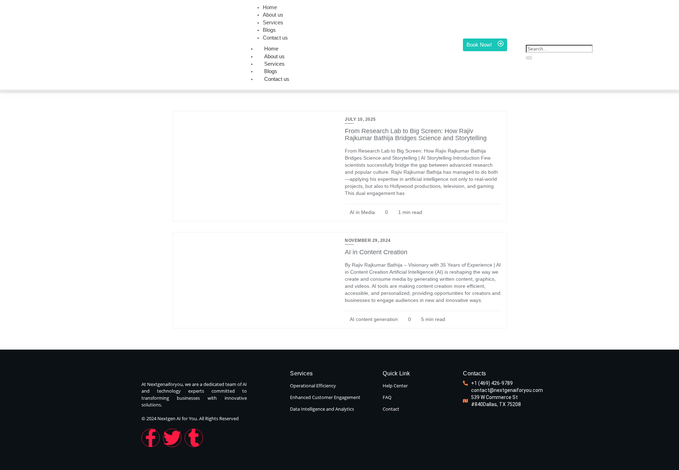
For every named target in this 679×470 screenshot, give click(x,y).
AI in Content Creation (376, 252)
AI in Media (362, 212)
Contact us (276, 79)
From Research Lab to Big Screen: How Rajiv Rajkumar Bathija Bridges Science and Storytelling (416, 134)
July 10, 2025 (360, 119)
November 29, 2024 (368, 240)
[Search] (529, 58)
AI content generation (373, 319)
